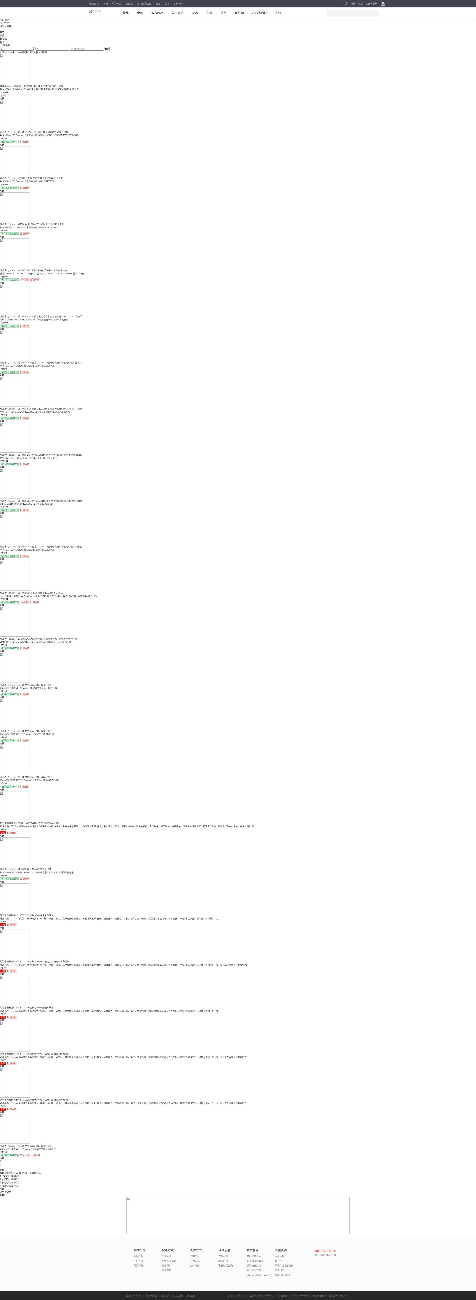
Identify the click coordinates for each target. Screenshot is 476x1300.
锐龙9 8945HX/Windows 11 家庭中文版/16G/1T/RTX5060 (27, 181)
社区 (360, 3)
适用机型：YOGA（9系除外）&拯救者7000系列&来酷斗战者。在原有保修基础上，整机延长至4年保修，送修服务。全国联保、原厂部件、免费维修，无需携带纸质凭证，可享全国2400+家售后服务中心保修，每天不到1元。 (110, 918)
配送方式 (166, 1256)
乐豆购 (239, 12)
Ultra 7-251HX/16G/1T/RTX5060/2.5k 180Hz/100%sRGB (26, 504)
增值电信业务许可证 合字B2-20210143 (331, 1295)
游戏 (195, 12)
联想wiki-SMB (282, 1275)
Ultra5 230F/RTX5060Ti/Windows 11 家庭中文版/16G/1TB (27, 734)
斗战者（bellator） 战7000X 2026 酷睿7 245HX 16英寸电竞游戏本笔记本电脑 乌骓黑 (41, 546)
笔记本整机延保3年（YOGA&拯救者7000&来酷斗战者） (28, 1007)
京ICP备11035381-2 (236, 1295)
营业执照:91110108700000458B (293, 1295)
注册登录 (138, 1261)
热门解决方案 (254, 1270)
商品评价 (138, 1265)
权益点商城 (259, 12)
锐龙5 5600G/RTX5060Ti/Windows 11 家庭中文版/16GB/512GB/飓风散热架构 (37, 872)
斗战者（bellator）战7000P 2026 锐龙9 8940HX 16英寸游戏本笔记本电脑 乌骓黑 (39, 639)
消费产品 (117, 3)
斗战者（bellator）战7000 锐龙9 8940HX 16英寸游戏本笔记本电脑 (32, 224)
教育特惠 (157, 12)
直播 (209, 12)
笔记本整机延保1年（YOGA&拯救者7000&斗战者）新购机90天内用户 (34, 1053)
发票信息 (223, 1261)
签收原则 (166, 1265)
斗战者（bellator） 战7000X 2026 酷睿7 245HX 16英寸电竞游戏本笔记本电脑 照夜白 (41, 362)
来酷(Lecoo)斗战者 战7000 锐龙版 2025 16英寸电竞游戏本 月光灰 (31, 86)
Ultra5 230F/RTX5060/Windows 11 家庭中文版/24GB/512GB (28, 688)
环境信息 (279, 1270)
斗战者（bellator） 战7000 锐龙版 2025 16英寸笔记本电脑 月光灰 (31, 178)
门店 (345, 3)
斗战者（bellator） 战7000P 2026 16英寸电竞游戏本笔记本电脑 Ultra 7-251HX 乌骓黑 (41, 316)
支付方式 (195, 1261)
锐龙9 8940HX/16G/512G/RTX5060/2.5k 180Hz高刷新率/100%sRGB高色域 (35, 642)
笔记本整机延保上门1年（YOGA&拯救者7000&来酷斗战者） (30, 823)
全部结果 (4, 20)
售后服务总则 (254, 1256)
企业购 (129, 3)
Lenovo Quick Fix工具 (258, 1275)
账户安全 (279, 1261)
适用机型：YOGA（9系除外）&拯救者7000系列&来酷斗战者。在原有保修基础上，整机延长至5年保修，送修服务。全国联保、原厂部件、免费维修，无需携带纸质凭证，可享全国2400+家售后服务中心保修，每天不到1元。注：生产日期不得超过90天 (123, 964)
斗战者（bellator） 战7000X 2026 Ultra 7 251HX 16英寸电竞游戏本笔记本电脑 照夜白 (41, 455)
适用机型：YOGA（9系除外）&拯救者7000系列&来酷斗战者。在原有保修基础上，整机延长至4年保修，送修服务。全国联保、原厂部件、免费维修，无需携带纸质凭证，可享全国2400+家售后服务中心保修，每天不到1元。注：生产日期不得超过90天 (123, 1103)
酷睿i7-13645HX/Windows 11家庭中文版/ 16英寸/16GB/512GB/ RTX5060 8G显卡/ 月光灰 (42, 273)
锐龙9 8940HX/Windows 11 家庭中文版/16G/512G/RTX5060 (28, 227)
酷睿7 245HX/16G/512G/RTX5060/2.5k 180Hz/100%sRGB (27, 365)
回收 (278, 12)
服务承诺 (279, 1256)
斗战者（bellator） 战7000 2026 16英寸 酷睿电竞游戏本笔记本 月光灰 (33, 270)
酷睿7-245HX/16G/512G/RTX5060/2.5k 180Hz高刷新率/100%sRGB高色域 (35, 412)
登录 (375, 3)
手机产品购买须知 (284, 1265)
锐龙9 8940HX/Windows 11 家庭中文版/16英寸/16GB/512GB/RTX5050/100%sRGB (39, 135)
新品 (126, 12)
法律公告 (164, 1295)
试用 (223, 12)
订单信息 (223, 1256)
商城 (105, 3)
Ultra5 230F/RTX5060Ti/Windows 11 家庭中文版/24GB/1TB (28, 1149)
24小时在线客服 (255, 1261)
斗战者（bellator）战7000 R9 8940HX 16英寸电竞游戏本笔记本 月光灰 (34, 132)
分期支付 (195, 1256)
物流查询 (166, 1270)
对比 (2, 1189)
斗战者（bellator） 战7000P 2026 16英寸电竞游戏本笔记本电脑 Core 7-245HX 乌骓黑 (41, 408)
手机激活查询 (225, 1265)
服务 (158, 3)
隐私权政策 (177, 1295)
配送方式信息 (169, 1261)
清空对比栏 (5, 1192)
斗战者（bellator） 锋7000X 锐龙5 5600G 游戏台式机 (25, 869)
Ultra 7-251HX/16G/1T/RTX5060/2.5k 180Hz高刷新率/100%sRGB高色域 (34, 319)
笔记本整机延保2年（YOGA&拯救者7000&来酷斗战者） (28, 915)
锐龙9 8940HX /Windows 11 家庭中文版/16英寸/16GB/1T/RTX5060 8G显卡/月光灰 (39, 89)
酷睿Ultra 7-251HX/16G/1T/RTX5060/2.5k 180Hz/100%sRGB (28, 458)
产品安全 (190, 1295)
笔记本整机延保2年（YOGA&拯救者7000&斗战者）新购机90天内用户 (34, 1100)
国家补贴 (178, 12)
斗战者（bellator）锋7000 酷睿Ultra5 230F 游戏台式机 (26, 685)
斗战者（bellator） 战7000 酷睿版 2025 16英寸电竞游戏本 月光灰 (31, 592)
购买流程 (138, 1256)
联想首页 (94, 3)
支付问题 (195, 1265)
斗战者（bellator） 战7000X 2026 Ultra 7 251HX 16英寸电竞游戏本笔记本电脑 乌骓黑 (41, 501)
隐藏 (2, 1170)
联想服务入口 (254, 1265)
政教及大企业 (144, 3)
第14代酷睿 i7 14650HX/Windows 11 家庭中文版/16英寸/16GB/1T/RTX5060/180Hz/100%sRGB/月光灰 (48, 596)
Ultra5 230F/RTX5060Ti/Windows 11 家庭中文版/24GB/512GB (29, 780)
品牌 (167, 3)
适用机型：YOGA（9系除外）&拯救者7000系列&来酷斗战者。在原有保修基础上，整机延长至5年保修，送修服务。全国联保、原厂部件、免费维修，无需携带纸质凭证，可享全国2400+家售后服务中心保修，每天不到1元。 (110, 1010)
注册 (368, 3)
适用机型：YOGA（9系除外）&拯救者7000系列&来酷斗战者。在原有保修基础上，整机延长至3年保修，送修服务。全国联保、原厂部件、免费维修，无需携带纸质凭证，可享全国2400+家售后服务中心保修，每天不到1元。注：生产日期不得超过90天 (123, 1057)
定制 (140, 12)
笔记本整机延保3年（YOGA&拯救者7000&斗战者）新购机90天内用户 (34, 961)
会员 (352, 3)
